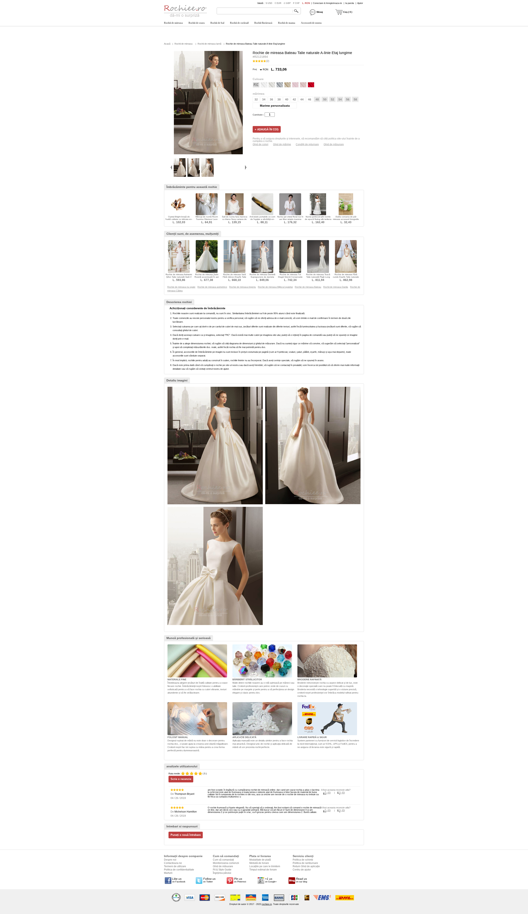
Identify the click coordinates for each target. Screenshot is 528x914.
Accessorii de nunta (311, 22)
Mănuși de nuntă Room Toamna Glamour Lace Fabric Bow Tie (207, 219)
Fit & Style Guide (222, 869)
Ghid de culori (260, 144)
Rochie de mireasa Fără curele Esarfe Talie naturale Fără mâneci (346, 277)
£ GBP (287, 3)
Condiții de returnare (307, 144)
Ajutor (360, 3)
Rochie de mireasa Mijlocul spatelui (275, 287)
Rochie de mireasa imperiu (242, 287)
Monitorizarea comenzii (226, 863)
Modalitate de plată (260, 859)
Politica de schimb (303, 859)
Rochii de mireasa (173, 22)
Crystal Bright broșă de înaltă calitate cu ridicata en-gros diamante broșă (178, 219)
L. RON (306, 3)
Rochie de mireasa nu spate (181, 287)
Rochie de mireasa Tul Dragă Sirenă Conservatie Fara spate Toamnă (290, 277)
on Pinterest (240, 880)
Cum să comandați (223, 859)
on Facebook (178, 880)
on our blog (301, 880)
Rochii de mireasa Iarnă (209, 43)
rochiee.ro (267, 904)
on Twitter (209, 880)
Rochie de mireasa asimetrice (212, 287)
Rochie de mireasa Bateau (308, 287)
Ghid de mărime (282, 144)
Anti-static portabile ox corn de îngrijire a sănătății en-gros (262, 219)
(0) (329, 792)
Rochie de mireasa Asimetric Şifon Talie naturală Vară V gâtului (179, 277)
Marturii (168, 873)
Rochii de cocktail (239, 22)
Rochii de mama (286, 22)
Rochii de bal (217, 22)
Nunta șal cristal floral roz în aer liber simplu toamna (290, 218)
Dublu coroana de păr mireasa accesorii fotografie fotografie (346, 219)
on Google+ (271, 880)
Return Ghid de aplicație (306, 866)
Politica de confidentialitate (179, 869)
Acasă (167, 43)
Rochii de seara (197, 22)
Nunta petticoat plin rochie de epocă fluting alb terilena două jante (318, 219)
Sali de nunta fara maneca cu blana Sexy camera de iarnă (234, 219)
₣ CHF (296, 3)
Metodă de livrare (259, 863)
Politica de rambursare (305, 863)
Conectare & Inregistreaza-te (327, 3)
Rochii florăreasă (263, 22)
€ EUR (278, 3)
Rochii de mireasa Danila (335, 287)
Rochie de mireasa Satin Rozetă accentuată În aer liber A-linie (206, 277)
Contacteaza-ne (173, 863)
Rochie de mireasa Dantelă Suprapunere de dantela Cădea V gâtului (262, 277)
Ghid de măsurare (334, 144)
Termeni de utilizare (175, 866)
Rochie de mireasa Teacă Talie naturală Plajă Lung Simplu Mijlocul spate (318, 277)
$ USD (269, 3)
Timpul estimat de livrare (263, 869)
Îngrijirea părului (222, 873)
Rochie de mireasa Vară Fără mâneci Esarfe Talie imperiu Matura (234, 277)
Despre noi (170, 859)
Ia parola (349, 3)
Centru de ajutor (302, 869)
